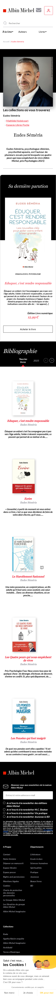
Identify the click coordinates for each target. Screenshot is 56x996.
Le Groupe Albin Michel (14, 900)
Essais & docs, (21, 274)
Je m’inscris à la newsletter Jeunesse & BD (28, 816)
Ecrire (28, 498)
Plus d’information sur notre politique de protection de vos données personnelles (28, 834)
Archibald (7, 947)
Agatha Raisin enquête (13, 938)
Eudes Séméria (28, 424)
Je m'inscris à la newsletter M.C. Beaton (27, 809)
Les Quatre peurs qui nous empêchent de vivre (28, 658)
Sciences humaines (39, 863)
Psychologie (35, 274)
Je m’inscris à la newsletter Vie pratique (27, 813)
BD (31, 885)
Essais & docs (36, 859)
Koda (5, 934)
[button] (46, 360)
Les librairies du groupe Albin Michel (14, 905)
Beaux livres (36, 881)
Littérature (35, 854)
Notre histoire (9, 859)
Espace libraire (10, 867)
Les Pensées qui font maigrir (28, 738)
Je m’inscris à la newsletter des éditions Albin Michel (27, 804)
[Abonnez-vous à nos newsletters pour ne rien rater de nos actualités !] (37, 10)
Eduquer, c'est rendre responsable (28, 283)
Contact (6, 854)
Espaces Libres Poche (17, 124)
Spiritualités (36, 867)
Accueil (6, 41)
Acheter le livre (28, 329)
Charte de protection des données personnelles (12, 893)
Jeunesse (34, 876)
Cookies (6, 885)
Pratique (34, 872)
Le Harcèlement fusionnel (28, 576)
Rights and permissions (14, 876)
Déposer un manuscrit (13, 863)
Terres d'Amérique (11, 952)
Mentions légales (11, 881)
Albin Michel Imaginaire (14, 911)
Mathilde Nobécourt (17, 120)
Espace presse (9, 872)
